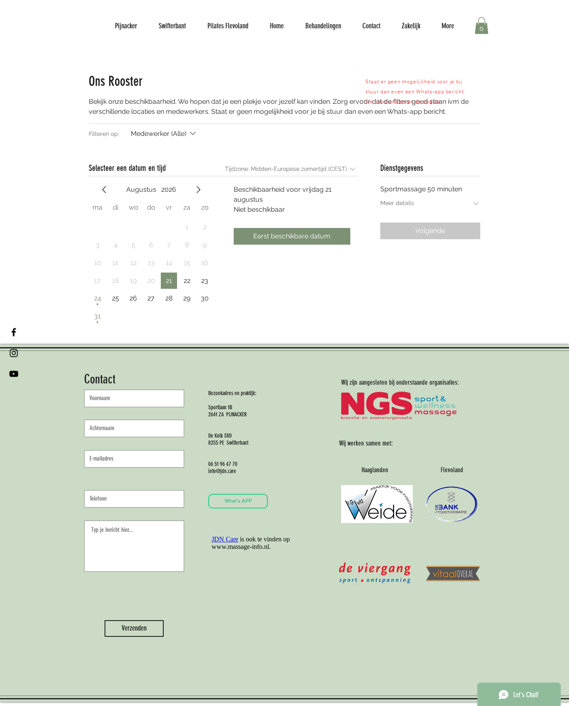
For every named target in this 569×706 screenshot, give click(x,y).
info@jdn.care (222, 471)
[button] (481, 25)
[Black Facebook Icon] (13, 332)
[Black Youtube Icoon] (13, 373)
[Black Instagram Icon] (13, 353)
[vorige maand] (104, 190)
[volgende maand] (198, 190)
